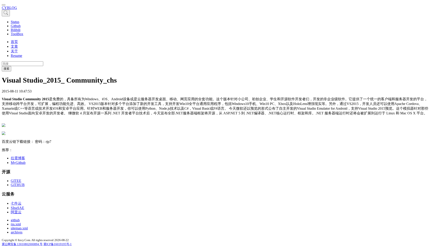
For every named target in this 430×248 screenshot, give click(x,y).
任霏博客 (18, 158)
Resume (16, 56)
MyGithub (18, 163)
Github (16, 26)
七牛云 (16, 203)
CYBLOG (9, 8)
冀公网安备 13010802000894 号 (22, 244)
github (15, 220)
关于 (14, 51)
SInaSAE (17, 208)
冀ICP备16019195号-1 (57, 244)
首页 (14, 42)
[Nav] (3, 5)
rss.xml (16, 224)
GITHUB (18, 185)
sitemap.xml (19, 228)
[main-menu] (6, 13)
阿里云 (16, 212)
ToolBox (17, 34)
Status (15, 22)
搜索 (6, 68)
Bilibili (15, 30)
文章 (14, 46)
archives (16, 232)
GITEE (16, 181)
